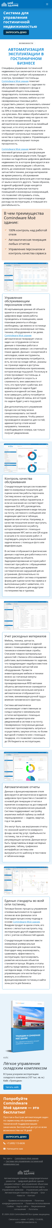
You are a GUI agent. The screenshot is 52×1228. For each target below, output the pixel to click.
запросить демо (16, 32)
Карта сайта (22, 1206)
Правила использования (20, 1200)
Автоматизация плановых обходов (21, 1192)
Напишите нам (14, 1148)
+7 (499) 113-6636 (15, 1143)
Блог (43, 1192)
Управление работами (37, 1189)
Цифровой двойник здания (31, 1181)
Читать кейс (12, 1087)
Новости (21, 1195)
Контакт (31, 1195)
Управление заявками (12, 1189)
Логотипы (33, 1209)
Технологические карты (33, 1187)
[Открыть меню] (47, 4)
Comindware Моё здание (15, 81)
